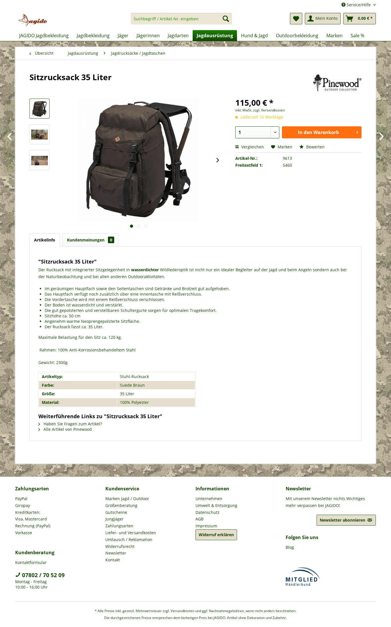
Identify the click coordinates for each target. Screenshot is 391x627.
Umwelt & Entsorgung (216, 505)
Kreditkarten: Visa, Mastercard (31, 516)
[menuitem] (181, 21)
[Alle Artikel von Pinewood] (337, 83)
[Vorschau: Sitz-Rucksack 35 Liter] (39, 109)
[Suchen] (226, 18)
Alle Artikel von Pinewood (67, 429)
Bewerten (315, 147)
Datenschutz (208, 512)
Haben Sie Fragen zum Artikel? (72, 423)
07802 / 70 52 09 (43, 575)
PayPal (21, 498)
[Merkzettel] (296, 18)
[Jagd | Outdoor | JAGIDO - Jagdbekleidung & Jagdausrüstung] (32, 20)
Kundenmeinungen (89, 240)
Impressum (206, 525)
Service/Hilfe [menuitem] (358, 4)
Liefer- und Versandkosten (130, 532)
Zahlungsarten (119, 525)
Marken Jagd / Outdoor (127, 498)
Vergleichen (252, 147)
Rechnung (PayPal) (32, 525)
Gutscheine (116, 512)
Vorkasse (23, 532)
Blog (290, 547)
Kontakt (112, 560)
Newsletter (115, 553)
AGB (200, 519)
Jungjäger (114, 519)
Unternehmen (209, 498)
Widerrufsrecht (120, 546)
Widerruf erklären (216, 534)
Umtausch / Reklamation (128, 539)
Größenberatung (121, 505)
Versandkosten (182, 610)
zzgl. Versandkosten (269, 110)
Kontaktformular (31, 562)
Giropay (22, 505)
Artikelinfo (44, 240)
